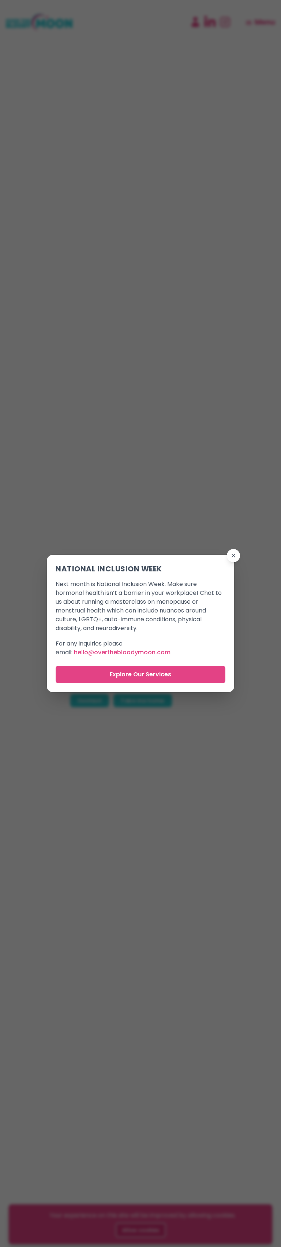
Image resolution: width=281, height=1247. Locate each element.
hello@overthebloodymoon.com (122, 652)
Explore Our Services (140, 674)
